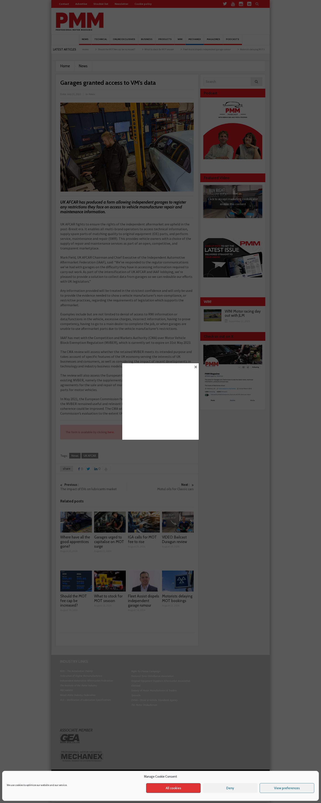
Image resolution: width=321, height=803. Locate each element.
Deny (230, 788)
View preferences (287, 788)
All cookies (173, 788)
